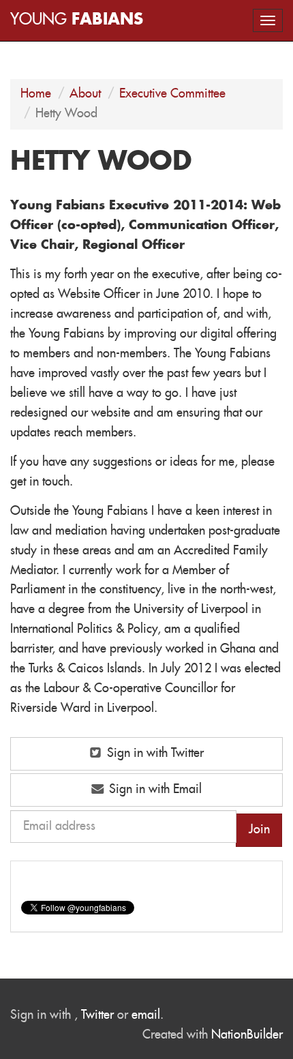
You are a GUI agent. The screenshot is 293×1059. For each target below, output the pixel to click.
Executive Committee (172, 94)
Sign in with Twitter (154, 753)
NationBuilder (247, 1035)
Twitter (97, 1015)
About (85, 94)
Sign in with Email (154, 790)
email (146, 1015)
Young (76, 20)
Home (35, 94)
